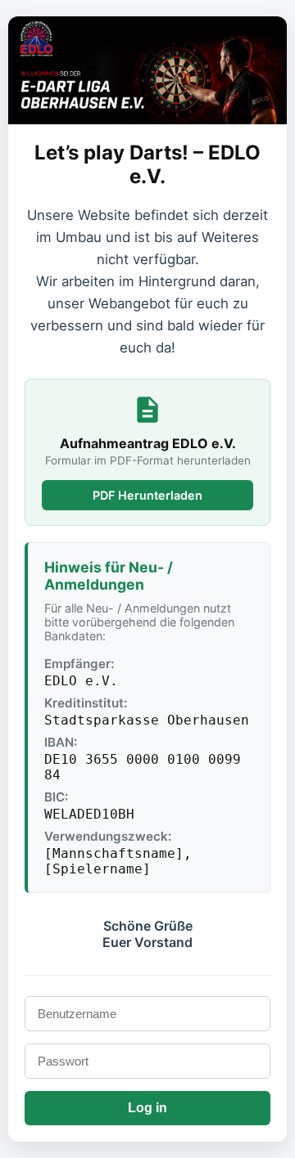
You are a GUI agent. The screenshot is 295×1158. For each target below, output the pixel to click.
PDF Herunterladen (147, 495)
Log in (147, 1108)
